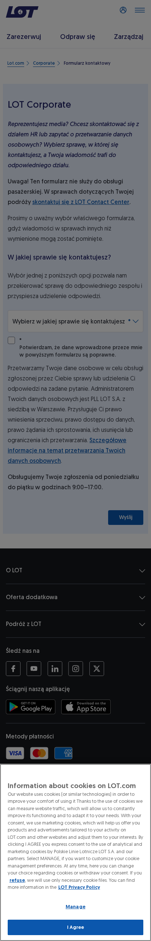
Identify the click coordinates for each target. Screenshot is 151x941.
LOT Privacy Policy (79, 887)
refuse (17, 880)
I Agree (75, 927)
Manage (75, 906)
